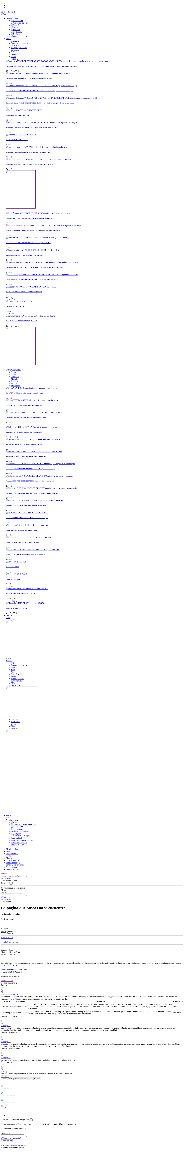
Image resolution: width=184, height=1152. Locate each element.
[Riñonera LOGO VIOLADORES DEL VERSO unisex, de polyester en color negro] (40, 464)
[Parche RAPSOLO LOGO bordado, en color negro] (27, 525)
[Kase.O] (15, 25)
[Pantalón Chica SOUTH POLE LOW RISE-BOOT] (30, 316)
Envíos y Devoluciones (20, 831)
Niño (13, 52)
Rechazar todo (7, 972)
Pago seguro (16, 833)
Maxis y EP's (16, 685)
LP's (13, 683)
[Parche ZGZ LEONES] (16, 562)
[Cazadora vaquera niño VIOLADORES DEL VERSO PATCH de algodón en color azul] (42, 274)
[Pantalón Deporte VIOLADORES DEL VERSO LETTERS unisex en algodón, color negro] (43, 225)
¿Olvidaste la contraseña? (11, 1138)
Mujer (13, 54)
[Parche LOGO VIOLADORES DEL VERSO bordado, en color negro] (27, 513)
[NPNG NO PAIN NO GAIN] (23, 824)
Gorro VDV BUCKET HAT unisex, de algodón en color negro (24, 405)
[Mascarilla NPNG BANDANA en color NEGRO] (27, 589)
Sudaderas (15, 45)
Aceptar (18, 972)
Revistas (14, 728)
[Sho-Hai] (15, 30)
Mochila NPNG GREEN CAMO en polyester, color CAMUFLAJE (26, 456)
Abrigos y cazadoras (19, 48)
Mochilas (14, 379)
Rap (12, 663)
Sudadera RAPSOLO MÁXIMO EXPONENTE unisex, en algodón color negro (29, 164)
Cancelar (5, 1076)
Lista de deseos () (8, 12)
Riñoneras (15, 381)
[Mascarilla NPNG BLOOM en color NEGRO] (25, 603)
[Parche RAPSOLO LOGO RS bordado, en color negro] (29, 537)
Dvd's (13, 724)
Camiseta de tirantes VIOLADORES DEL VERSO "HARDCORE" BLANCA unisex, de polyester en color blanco (40, 103)
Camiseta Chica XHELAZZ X (15, 306)
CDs (8, 618)
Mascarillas (15, 386)
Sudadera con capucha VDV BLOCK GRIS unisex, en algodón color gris (28, 152)
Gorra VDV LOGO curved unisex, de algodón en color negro (24, 393)
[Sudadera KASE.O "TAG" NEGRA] (21, 135)
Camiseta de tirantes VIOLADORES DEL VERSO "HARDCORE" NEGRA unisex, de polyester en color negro (39, 90)
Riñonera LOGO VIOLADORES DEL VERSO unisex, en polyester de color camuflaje (32, 493)
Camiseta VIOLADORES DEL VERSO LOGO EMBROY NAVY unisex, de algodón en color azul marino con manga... (41, 66)
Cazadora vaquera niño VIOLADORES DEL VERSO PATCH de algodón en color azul (32, 279)
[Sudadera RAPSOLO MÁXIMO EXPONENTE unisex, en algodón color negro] (39, 159)
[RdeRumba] (16, 32)
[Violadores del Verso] (20, 23)
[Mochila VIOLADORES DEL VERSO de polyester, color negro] (33, 439)
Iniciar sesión (7, 1141)
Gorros (14, 374)
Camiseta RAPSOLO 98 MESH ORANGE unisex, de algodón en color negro (29, 78)
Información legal (18, 838)
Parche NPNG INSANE (13, 579)
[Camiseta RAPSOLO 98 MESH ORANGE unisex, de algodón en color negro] (38, 73)
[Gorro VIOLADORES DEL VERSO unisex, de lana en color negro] (34, 412)
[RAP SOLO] (17, 21)
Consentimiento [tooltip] (7, 981)
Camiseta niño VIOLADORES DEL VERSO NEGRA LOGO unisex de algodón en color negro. (34, 267)
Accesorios (15, 722)
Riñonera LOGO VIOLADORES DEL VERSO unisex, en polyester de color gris (30, 481)
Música (9, 858)
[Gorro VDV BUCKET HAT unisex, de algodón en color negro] (32, 400)
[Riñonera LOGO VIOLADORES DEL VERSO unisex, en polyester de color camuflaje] (42, 488)
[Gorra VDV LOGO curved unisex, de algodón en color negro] (31, 388)
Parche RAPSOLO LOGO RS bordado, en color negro (22, 542)
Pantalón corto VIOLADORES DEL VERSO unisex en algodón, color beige (28, 243)
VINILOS (10, 658)
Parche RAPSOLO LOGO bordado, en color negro (21, 530)
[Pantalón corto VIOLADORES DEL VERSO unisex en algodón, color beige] (37, 238)
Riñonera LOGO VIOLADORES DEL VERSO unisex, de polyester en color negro (30, 468)
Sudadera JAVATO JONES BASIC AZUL (18, 115)
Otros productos (12, 719)
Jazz (12, 672)
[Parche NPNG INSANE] (17, 574)
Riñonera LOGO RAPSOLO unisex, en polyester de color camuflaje (26, 505)
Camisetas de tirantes (19, 43)
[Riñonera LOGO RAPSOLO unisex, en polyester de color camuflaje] (34, 500)
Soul (13, 669)
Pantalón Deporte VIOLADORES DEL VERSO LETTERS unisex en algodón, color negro (33, 230)
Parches (14, 383)
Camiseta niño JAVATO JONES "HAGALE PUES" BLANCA (24, 255)
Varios (13, 676)
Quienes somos (17, 829)
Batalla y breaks (17, 679)
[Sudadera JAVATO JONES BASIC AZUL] (24, 110)
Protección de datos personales (23, 840)
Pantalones (15, 50)
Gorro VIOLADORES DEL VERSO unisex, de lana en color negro (26, 417)
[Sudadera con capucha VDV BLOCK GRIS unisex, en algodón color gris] (36, 147)
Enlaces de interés (18, 845)
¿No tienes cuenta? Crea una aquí (14, 1145)
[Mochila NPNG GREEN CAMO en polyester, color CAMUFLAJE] (34, 451)
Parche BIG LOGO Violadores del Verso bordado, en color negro (26, 554)
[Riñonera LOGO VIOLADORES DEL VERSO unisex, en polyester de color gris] (39, 476)
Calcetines (15, 377)
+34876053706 (7, 938)
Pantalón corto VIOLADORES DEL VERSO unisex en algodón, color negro (29, 218)
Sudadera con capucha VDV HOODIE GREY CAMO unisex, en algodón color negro (31, 127)
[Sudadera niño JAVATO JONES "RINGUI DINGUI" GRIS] (31, 287)
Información (6, 969)
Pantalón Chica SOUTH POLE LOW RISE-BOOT (21, 321)
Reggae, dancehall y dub (21, 665)
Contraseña (5, 1133)
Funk (13, 667)
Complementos (12, 853)
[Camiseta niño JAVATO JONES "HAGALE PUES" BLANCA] (32, 250)
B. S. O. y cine (17, 674)
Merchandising (12, 849)
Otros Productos (12, 860)
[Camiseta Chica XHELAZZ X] (21, 301)
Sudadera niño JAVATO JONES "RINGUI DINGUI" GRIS (24, 292)
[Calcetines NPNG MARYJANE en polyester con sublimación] (31, 427)
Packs (13, 57)
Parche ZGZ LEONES (12, 567)
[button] (10, 994)
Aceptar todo (35, 1079)
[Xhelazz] (15, 34)
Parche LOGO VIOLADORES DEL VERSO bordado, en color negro (27, 518)
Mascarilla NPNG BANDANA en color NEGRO (20, 593)
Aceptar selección (21, 1079)
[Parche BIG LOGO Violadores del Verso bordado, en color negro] (33, 549)
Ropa (8, 851)
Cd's (13, 620)
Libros (13, 726)
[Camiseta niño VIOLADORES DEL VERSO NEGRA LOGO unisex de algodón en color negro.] (42, 262)
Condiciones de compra (20, 836)
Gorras (13, 372)
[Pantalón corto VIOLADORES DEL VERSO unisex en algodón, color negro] (38, 213)
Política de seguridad (19, 842)
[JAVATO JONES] (19, 36)
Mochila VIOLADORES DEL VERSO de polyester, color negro (25, 444)
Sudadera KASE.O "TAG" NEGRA (17, 140)
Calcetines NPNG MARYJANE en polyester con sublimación (24, 432)
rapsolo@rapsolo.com (9, 942)
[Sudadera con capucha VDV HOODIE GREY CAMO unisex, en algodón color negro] (41, 122)
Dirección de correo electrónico (13, 1128)
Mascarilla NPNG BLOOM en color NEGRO (19, 608)
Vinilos (9, 660)
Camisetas (15, 41)
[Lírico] (14, 27)
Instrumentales (16, 681)
